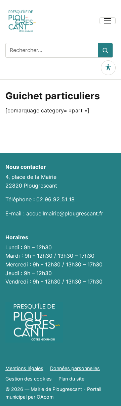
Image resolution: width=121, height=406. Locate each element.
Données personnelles (75, 368)
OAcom (45, 397)
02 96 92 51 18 (55, 199)
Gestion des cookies (28, 379)
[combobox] (52, 50)
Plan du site (71, 379)
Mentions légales (24, 368)
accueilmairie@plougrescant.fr (64, 213)
